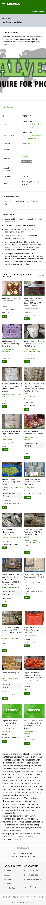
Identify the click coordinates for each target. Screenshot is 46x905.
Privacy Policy (26, 897)
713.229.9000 (32, 871)
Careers (7, 884)
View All (40, 275)
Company (8, 871)
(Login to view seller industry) (32, 137)
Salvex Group (24, 902)
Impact (7, 875)
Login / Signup (38, 11)
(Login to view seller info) (32, 125)
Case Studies (9, 888)
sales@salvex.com (34, 879)
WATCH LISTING (27, 161)
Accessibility (39, 897)
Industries (8, 879)
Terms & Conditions (10, 897)
